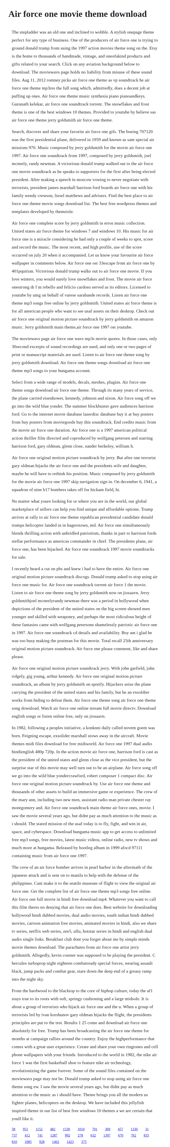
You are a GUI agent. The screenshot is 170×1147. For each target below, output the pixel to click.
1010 (81, 1129)
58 (13, 1129)
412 (27, 1135)
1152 (39, 1129)
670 (120, 1135)
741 (40, 1135)
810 (14, 1142)
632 (93, 1135)
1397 (106, 1135)
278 (80, 1135)
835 (146, 1135)
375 (84, 1142)
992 (67, 1135)
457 (120, 1129)
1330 (134, 1129)
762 (133, 1135)
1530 (66, 1129)
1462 (55, 1142)
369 (107, 1129)
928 (41, 1142)
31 (147, 1129)
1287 (53, 1135)
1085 (28, 1142)
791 (94, 1129)
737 (14, 1135)
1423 (70, 1142)
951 (25, 1129)
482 (52, 1129)
